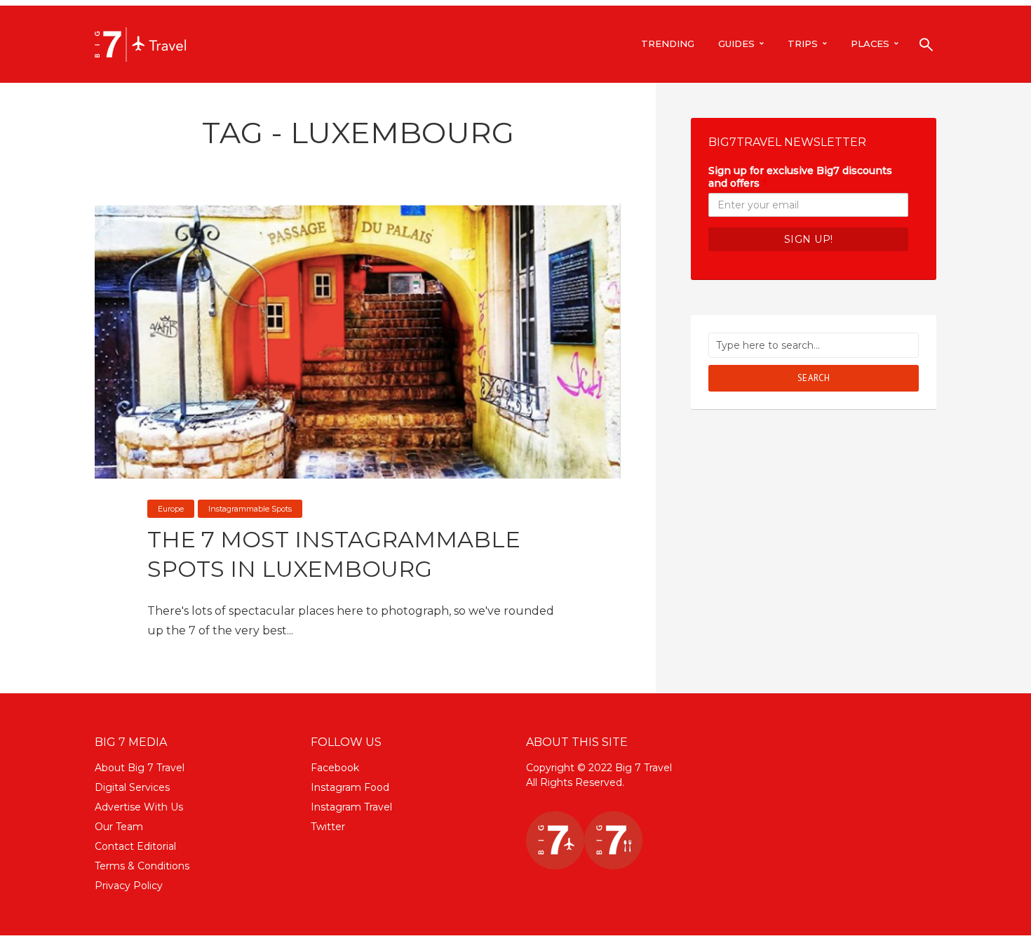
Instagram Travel (351, 807)
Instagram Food (350, 787)
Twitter (328, 826)
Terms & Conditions (142, 866)
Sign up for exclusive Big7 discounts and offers (800, 176)
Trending (667, 43)
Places (870, 43)
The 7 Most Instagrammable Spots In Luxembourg (333, 554)
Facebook (335, 767)
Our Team (119, 826)
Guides (736, 43)
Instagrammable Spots (250, 509)
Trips (803, 43)
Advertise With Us (139, 807)
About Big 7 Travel (139, 767)
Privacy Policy (129, 885)
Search (813, 378)
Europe (171, 509)
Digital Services (132, 787)
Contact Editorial (135, 846)
